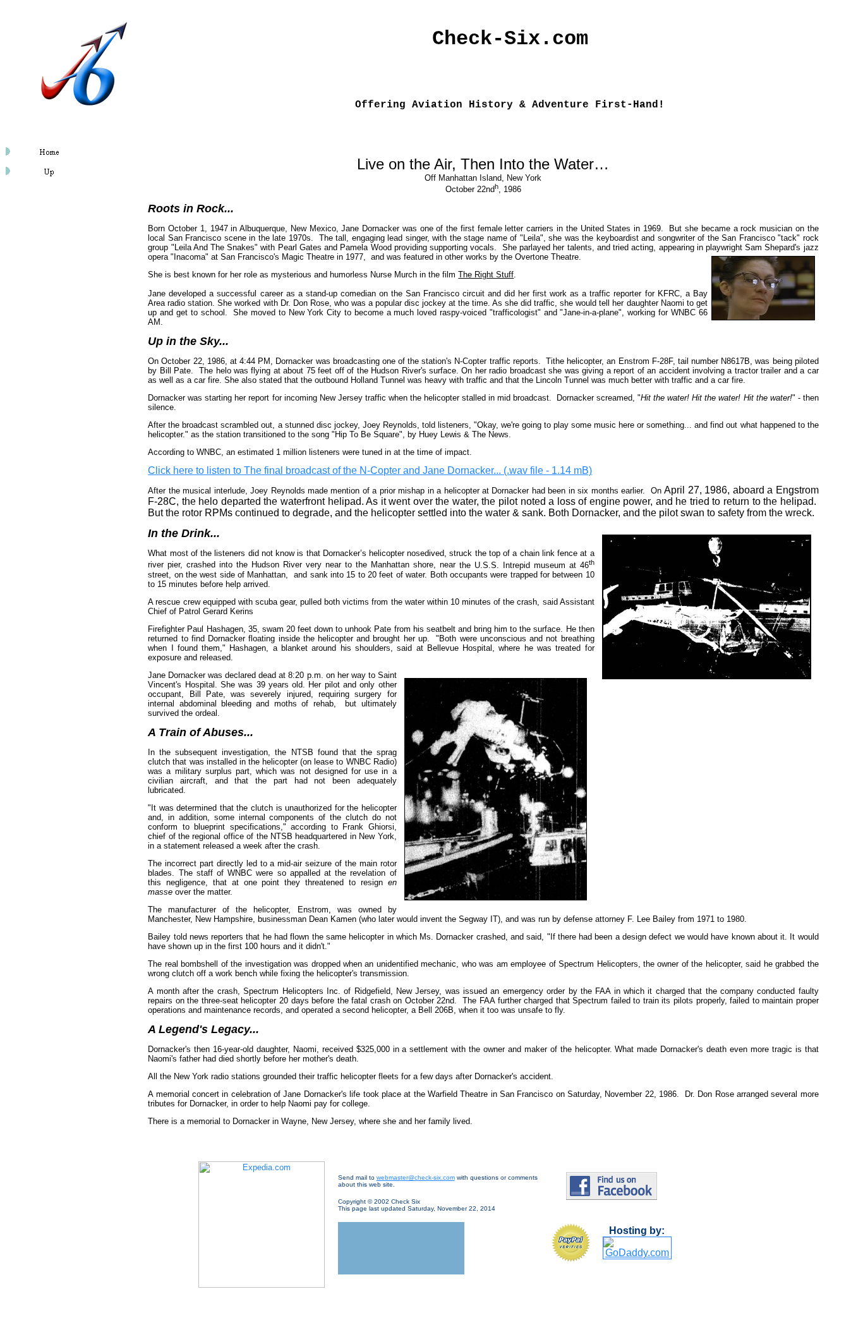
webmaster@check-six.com (416, 1177)
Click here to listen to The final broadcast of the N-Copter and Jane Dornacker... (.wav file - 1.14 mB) (370, 470)
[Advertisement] (43, 267)
